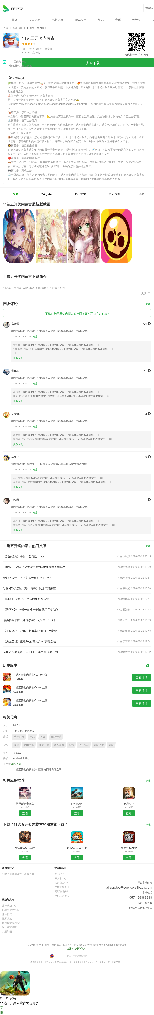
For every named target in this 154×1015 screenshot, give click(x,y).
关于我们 (59, 874)
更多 (148, 303)
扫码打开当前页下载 (136, 54)
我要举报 (7, 931)
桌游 (71, 745)
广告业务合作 (62, 887)
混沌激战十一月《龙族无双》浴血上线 (27, 578)
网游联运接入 (62, 891)
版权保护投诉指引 (11, 922)
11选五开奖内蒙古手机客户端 (18, 874)
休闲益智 (29, 745)
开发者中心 (61, 878)
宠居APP (129, 803)
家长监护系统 (9, 927)
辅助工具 (44, 745)
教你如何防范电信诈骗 (140, 907)
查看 (25, 813)
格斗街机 (84, 745)
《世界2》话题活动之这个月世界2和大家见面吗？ (34, 567)
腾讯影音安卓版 (25, 803)
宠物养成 (56, 736)
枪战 (32, 736)
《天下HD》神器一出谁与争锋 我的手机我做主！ (33, 609)
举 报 (1, 1010)
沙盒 (43, 736)
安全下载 (93, 62)
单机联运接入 (62, 895)
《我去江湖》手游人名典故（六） (24, 556)
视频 (142, 194)
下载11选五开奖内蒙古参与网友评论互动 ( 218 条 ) (77, 313)
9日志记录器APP (77, 848)
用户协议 (7, 914)
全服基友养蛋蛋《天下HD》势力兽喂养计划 (30, 652)
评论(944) (46, 194)
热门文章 (80, 194)
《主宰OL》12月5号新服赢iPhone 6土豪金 (30, 631)
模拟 (16, 745)
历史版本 (114, 194)
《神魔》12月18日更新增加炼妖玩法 (26, 599)
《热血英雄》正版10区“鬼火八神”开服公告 (29, 641)
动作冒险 (19, 736)
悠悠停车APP (129, 848)
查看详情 (142, 677)
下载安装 (47, 48)
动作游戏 (59, 745)
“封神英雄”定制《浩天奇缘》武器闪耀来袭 (29, 588)
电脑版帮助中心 (10, 909)
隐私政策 (16, 764)
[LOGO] (13, 8)
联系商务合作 (62, 882)
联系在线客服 (145, 902)
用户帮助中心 (9, 905)
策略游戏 (99, 745)
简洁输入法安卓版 (25, 848)
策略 (111, 745)
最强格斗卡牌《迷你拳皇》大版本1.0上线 (29, 620)
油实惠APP (77, 803)
